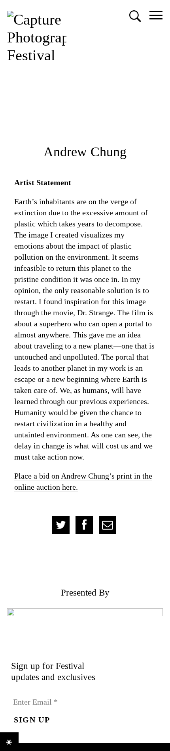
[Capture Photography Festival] (36, 37)
